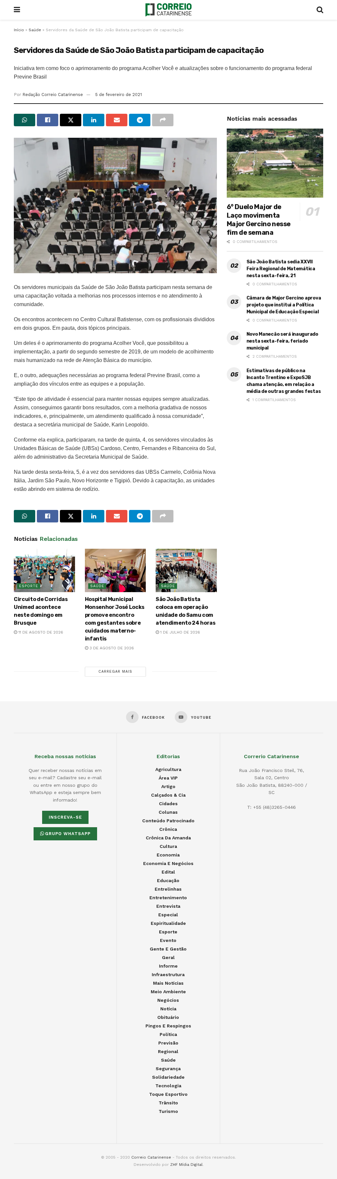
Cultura (168, 846)
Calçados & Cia (168, 795)
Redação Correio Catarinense (52, 94)
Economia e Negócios (168, 863)
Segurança (168, 1068)
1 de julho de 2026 (179, 632)
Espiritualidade (168, 923)
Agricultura (168, 769)
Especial (168, 914)
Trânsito (168, 1102)
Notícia (168, 1008)
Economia (168, 854)
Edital (168, 872)
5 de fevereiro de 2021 (118, 94)
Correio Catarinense (151, 1157)
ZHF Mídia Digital (186, 1164)
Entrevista (168, 906)
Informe (168, 966)
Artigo (168, 786)
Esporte (28, 586)
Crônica (168, 829)
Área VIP (168, 778)
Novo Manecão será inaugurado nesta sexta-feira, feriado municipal (282, 341)
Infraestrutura (168, 974)
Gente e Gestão (168, 948)
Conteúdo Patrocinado (168, 820)
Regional (168, 1051)
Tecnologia (168, 1085)
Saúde (35, 30)
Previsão (168, 1043)
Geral (168, 957)
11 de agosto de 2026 (40, 632)
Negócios (168, 1000)
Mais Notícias (168, 983)
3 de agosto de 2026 (111, 648)
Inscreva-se (65, 817)
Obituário (168, 1017)
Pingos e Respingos (168, 1025)
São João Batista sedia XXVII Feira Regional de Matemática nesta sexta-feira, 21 (280, 268)
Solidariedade (168, 1077)
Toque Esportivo (168, 1094)
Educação (168, 880)
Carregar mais (115, 671)
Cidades (168, 803)
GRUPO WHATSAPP (68, 833)
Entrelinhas (168, 889)
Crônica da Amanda (168, 837)
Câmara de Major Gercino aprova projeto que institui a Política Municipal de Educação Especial (283, 305)
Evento (168, 940)
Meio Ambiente (168, 991)
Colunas (168, 812)
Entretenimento (168, 897)
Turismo (168, 1111)
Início (19, 30)
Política (168, 1034)
